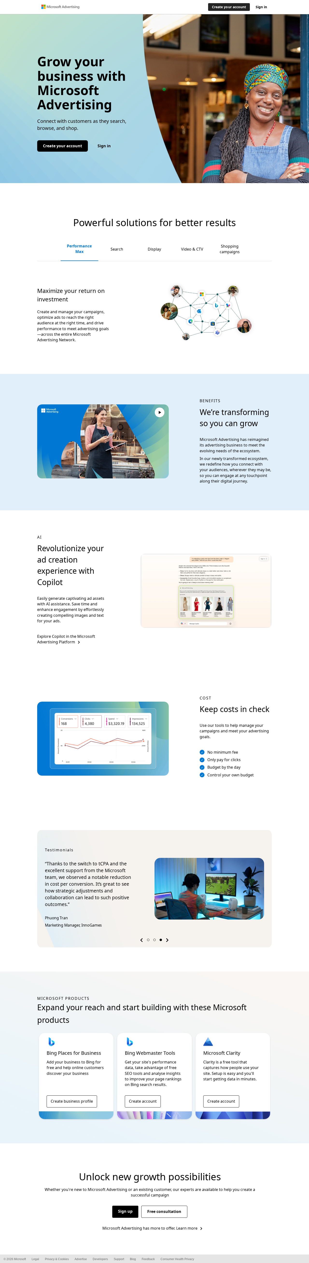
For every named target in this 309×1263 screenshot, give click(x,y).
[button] (142, 941)
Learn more (186, 1228)
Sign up (125, 1211)
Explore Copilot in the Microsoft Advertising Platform (66, 639)
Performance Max (79, 248)
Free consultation (164, 1211)
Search (117, 249)
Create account (143, 1101)
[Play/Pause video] (159, 413)
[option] (154, 888)
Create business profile (72, 1101)
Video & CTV (192, 249)
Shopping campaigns (230, 249)
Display (154, 249)
